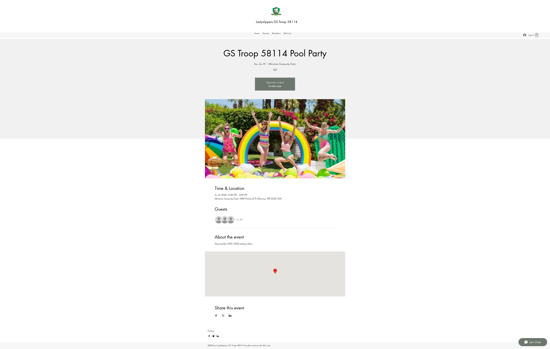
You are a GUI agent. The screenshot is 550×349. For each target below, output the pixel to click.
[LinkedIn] (217, 336)
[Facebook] (209, 336)
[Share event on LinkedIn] (230, 315)
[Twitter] (213, 336)
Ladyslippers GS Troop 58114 (276, 22)
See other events (275, 85)
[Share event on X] (223, 315)
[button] (536, 35)
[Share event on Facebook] (216, 315)
